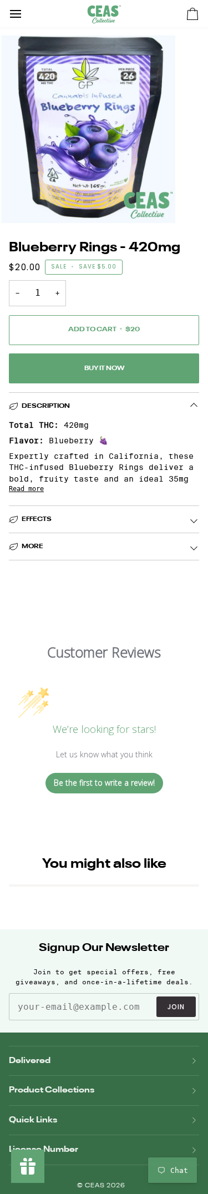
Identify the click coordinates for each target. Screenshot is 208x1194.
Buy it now (104, 368)
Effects (37, 519)
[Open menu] (25, 14)
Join (176, 1006)
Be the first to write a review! (104, 782)
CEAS (95, 1186)
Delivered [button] (29, 1060)
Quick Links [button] (33, 1120)
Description (46, 406)
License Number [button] (43, 1149)
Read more (26, 489)
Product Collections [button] (51, 1090)
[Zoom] (21, 202)
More (32, 546)
